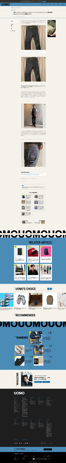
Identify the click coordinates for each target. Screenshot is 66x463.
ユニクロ (16, 16)
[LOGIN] (62, 4)
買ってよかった (19, 16)
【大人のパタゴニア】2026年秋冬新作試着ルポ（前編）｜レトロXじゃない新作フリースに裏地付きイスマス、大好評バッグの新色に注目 (47, 350)
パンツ (14, 16)
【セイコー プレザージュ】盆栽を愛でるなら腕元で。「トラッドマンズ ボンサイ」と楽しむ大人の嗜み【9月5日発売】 (47, 361)
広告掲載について (15, 459)
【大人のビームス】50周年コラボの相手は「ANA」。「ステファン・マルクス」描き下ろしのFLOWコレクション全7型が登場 (20, 278)
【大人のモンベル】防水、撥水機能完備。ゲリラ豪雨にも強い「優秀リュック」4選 (46, 259)
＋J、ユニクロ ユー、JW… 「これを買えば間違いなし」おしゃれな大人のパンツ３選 (30, 52)
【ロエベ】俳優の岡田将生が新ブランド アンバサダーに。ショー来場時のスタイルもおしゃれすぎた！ (33, 278)
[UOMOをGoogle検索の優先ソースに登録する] (12, 31)
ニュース (16, 276)
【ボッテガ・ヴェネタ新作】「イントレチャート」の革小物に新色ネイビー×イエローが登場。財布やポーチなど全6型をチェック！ (20, 260)
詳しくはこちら (44, 1)
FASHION (43, 335)
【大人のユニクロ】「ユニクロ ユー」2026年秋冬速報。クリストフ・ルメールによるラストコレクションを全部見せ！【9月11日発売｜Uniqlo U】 (33, 260)
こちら (46, 459)
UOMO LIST (10, 307)
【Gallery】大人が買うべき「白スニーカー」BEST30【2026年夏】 (28, 351)
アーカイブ (13, 9)
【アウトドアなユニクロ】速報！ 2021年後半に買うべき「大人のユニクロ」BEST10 (30, 174)
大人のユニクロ (23, 16)
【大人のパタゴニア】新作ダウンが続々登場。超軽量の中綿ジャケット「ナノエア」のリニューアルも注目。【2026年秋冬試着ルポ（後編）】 (47, 338)
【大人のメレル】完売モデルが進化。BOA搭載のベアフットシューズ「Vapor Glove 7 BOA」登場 (28, 361)
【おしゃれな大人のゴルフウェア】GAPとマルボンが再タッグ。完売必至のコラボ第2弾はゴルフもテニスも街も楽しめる (46, 278)
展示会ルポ (46, 348)
